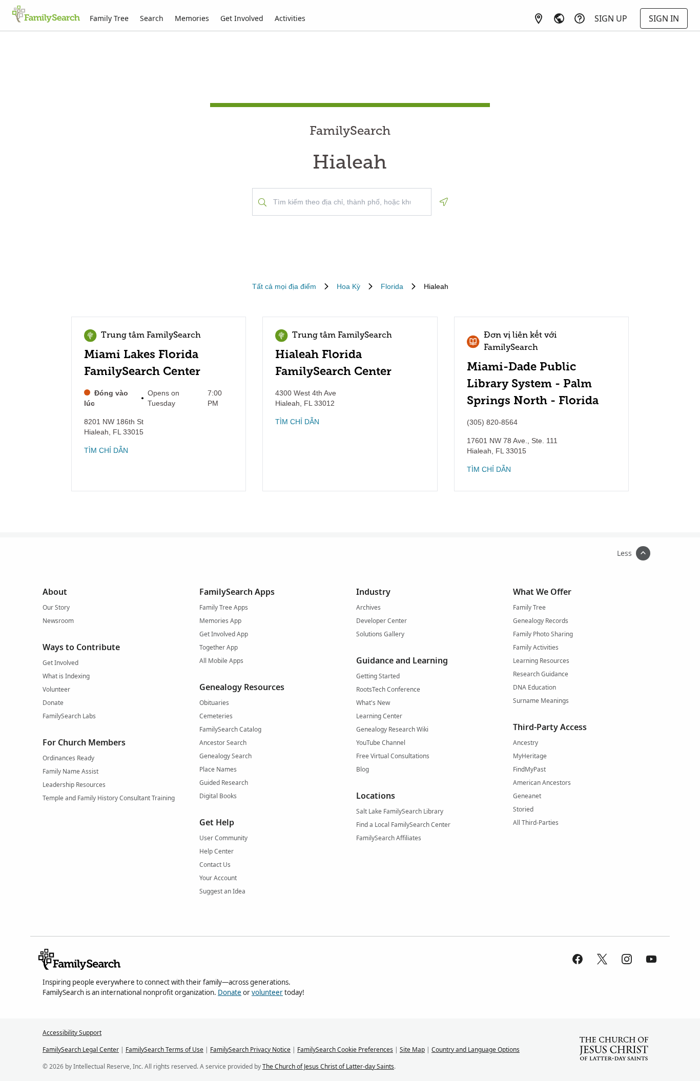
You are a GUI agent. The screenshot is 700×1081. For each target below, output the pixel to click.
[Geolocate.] (444, 202)
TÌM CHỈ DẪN (106, 450)
